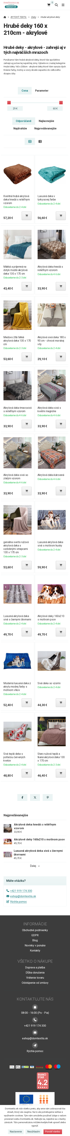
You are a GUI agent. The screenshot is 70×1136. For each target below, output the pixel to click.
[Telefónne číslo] (35, 1020)
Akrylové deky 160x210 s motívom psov (51, 617)
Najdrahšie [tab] (20, 128)
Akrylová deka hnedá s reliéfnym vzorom (50, 268)
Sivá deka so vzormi (49, 683)
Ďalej (33, 866)
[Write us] (35, 1045)
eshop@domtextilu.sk (23, 896)
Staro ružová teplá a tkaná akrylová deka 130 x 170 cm (51, 757)
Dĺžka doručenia (35, 972)
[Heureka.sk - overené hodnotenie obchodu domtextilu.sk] (28, 1080)
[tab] (30, 141)
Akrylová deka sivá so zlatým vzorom (15, 476)
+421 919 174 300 (21, 890)
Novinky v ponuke (35, 945)
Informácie (35, 924)
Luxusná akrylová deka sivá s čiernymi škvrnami (17, 617)
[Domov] (13, 5)
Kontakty (35, 950)
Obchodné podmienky (35, 930)
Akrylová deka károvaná (51, 475)
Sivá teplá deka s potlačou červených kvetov (14, 757)
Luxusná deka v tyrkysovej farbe (47, 198)
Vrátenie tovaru (35, 977)
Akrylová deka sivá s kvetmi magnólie (49, 409)
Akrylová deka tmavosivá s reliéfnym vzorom (17, 409)
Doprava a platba (35, 967)
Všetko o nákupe (35, 961)
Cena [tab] (25, 90)
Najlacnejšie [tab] (46, 121)
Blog (35, 940)
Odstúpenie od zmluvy (35, 982)
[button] (27, 215)
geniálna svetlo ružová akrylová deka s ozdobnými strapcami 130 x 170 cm (16, 547)
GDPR (35, 935)
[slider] (9, 102)
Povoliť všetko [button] (52, 1131)
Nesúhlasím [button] (33, 1131)
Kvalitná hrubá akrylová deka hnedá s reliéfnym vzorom (16, 200)
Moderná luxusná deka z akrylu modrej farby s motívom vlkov (17, 687)
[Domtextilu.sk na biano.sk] (43, 1080)
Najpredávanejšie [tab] (45, 128)
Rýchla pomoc (18, 901)
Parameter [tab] (41, 90)
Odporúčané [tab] (23, 121)
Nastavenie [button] (16, 1131)
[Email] (35, 1032)
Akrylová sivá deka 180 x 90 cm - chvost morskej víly (52, 341)
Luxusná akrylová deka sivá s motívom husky (50, 544)
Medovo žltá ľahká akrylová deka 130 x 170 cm (17, 341)
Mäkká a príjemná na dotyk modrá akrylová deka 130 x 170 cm (15, 270)
